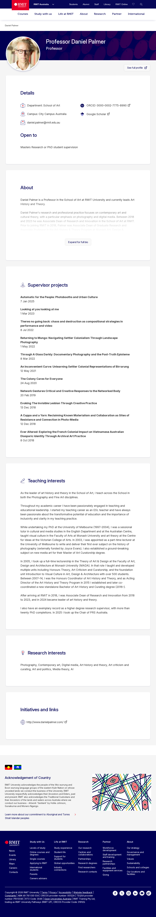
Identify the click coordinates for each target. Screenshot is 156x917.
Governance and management (135, 853)
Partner (117, 14)
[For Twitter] (121, 893)
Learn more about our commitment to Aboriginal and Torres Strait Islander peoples (37, 816)
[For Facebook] (115, 893)
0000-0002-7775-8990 (112, 105)
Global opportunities (64, 863)
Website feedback (82, 892)
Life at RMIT (65, 14)
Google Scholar (96, 114)
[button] (141, 4)
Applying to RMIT (38, 863)
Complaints (10, 895)
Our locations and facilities (136, 872)
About (84, 14)
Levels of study (37, 848)
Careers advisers (38, 878)
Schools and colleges (138, 867)
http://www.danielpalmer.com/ (45, 722)
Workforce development (109, 849)
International (136, 14)
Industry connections (60, 868)
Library (12, 859)
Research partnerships (109, 862)
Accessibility (65, 892)
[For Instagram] (128, 893)
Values (130, 859)
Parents (33, 874)
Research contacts (87, 871)
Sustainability (133, 863)
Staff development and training (112, 855)
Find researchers (86, 867)
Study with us (43, 14)
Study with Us (37, 841)
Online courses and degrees (40, 853)
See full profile (135, 67)
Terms (44, 892)
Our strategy (133, 848)
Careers (13, 868)
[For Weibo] (148, 893)
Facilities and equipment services (112, 869)
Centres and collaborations (85, 853)
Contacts (13, 872)
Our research (85, 848)
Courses (23, 14)
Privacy (53, 892)
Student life (60, 852)
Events (12, 855)
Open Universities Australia (57, 898)
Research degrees (87, 863)
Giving (106, 874)
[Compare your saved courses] (135, 4)
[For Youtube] (142, 893)
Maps (12, 863)
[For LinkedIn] (135, 893)
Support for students (60, 857)
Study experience (63, 848)
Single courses (37, 859)
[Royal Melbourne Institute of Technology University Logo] (20, 5)
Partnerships (84, 859)
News (12, 850)
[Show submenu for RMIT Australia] (52, 4)
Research (100, 14)
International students (36, 868)
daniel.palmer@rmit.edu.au (43, 122)
